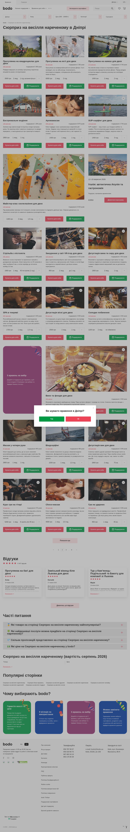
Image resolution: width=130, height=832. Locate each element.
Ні (78, 419)
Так (51, 419)
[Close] (93, 407)
